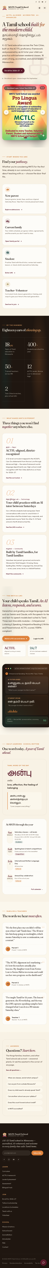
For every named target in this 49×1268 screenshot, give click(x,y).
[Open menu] (45, 8)
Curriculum (6, 1171)
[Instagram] (39, 2)
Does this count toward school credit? (22, 1102)
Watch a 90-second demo (15, 638)
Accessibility (28, 1263)
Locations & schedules (10, 1207)
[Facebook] (36, 2)
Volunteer (5, 1215)
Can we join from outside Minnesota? (22, 1084)
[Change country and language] (39, 8)
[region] (24, 112)
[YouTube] (42, 2)
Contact (5, 1247)
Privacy (4, 1263)
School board (7, 1231)
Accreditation (7, 1235)
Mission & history (8, 1227)
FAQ (3, 1243)
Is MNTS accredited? (15, 1109)
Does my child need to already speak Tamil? (24, 1090)
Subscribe (37, 1153)
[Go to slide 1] (23, 137)
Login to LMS (38, 638)
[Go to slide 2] (26, 137)
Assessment (6, 1184)
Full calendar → (37, 889)
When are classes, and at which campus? (23, 1078)
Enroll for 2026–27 (12, 70)
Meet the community (13, 574)
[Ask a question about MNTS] (43, 1262)
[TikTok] (45, 2)
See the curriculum (13, 478)
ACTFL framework (9, 1175)
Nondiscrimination (16, 1263)
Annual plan (6, 1239)
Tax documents (40, 1263)
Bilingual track (7, 1188)
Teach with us (7, 1211)
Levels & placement (9, 1179)
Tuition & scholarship (9, 1203)
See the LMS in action (14, 527)
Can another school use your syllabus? (22, 1096)
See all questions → (13, 1070)
